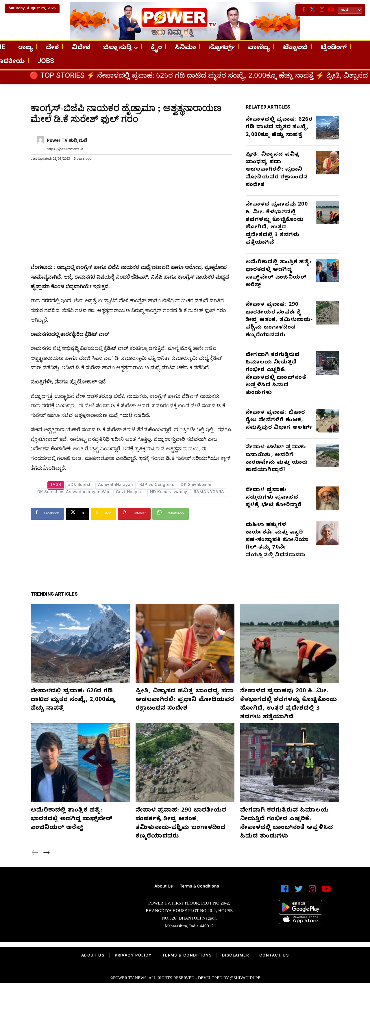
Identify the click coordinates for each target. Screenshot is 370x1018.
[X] (312, 10)
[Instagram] (321, 10)
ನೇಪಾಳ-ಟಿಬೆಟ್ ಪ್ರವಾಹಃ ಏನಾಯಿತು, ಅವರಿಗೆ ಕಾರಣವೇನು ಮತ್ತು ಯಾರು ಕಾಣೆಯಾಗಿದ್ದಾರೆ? (277, 459)
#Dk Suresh (80, 485)
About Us (92, 956)
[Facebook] (303, 10)
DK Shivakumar (196, 485)
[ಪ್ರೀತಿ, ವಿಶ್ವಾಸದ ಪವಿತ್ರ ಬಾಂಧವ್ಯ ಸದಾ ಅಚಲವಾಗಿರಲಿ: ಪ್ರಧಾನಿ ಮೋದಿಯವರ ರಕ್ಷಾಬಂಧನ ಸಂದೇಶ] (327, 162)
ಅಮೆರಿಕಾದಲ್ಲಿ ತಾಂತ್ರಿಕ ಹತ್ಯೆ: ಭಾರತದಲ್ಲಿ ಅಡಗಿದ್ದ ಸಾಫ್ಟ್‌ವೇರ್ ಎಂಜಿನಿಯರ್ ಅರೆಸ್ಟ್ (279, 274)
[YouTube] (331, 10)
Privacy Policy (133, 956)
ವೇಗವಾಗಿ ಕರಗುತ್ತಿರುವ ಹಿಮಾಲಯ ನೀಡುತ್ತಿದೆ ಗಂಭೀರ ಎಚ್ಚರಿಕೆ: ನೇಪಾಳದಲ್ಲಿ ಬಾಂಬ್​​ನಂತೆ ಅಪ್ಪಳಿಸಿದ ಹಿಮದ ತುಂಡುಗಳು (276, 374)
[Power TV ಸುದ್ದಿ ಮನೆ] (40, 145)
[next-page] (46, 853)
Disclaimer (235, 956)
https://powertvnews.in (65, 150)
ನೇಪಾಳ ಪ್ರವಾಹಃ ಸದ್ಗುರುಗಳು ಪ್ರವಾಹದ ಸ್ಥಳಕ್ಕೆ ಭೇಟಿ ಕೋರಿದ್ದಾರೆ (273, 498)
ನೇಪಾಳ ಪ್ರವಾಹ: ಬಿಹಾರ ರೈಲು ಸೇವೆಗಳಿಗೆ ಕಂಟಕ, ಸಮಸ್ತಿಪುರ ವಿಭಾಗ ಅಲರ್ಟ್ (279, 420)
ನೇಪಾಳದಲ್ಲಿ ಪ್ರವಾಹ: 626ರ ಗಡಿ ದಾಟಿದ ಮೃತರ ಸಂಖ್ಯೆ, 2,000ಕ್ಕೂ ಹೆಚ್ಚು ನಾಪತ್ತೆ (150, 76)
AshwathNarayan (115, 485)
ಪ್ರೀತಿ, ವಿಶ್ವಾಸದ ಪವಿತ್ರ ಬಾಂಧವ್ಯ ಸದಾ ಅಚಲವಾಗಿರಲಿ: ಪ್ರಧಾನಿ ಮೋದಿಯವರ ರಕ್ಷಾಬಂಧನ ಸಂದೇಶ (277, 170)
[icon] (285, 891)
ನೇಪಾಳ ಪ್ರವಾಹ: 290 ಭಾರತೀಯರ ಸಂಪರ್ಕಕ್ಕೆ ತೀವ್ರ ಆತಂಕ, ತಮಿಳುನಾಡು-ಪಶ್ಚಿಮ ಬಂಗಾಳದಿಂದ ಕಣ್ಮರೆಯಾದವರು (279, 320)
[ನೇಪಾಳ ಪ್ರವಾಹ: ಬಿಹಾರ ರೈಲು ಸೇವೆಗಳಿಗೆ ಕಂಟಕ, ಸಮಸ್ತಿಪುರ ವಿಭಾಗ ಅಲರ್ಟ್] (327, 420)
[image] (64, 900)
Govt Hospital (130, 492)
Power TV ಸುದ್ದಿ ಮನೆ (67, 141)
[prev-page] (35, 853)
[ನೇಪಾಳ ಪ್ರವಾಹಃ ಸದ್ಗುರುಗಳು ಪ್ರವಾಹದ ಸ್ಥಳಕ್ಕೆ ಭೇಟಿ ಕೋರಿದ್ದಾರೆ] (327, 498)
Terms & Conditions (187, 956)
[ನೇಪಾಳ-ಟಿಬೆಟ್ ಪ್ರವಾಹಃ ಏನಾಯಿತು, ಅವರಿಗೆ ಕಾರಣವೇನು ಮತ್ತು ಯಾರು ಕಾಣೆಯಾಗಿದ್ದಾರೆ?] (327, 455)
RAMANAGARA (209, 492)
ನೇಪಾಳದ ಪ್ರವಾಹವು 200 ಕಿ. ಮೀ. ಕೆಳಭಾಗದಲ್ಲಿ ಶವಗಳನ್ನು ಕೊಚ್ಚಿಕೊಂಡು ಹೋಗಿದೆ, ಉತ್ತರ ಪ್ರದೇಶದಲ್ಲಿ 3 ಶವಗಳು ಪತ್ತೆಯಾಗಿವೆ (277, 223)
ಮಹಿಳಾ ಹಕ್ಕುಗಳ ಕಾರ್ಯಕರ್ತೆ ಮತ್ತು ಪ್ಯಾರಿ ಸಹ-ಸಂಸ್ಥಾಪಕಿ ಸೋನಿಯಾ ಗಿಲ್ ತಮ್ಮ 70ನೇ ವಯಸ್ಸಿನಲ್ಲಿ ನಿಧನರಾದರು (277, 540)
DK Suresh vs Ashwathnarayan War (73, 492)
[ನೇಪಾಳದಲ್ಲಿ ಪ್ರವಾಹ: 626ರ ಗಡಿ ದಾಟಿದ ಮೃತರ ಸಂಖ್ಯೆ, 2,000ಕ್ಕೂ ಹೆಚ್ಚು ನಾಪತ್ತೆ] (327, 127)
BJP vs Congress (157, 485)
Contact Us (274, 956)
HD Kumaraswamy (168, 492)
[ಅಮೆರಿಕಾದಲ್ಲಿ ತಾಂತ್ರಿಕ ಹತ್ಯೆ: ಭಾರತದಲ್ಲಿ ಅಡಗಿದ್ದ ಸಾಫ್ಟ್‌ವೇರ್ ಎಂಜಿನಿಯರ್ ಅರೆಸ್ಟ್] (327, 270)
